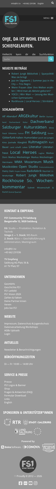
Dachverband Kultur (18, 122)
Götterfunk (8, 137)
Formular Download (15, 395)
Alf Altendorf (9, 116)
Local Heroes (23, 152)
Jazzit (40, 137)
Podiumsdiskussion (46, 167)
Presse (8, 381)
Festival (21, 133)
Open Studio (28, 166)
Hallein (19, 137)
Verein (7, 304)
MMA (18, 162)
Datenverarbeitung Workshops (21, 327)
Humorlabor (31, 137)
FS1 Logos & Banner (15, 385)
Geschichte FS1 (12, 287)
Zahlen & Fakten (13, 297)
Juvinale (12, 142)
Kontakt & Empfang (18, 210)
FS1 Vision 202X (12, 294)
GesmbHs (9, 283)
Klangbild (22, 142)
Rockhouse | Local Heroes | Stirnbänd (32, 101)
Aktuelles (11, 342)
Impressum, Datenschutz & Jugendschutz (26, 323)
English (41, 3)
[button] (47, 18)
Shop (7, 388)
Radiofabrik (34, 171)
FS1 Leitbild (10, 290)
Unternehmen (14, 276)
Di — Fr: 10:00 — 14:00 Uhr (18, 364)
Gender (51, 133)
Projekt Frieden (20, 171)
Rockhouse (13, 180)
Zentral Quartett (14, 192)
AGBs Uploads (12, 330)
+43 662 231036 (29, 3)
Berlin (42, 116)
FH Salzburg (35, 132)
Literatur (35, 147)
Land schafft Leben (18, 147)
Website (10, 316)
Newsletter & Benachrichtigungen (22, 349)
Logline (41, 153)
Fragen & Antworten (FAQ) (18, 392)
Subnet (31, 187)
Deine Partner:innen (15, 301)
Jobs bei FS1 (10, 308)
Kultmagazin (37, 142)
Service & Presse (16, 374)
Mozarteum (32, 162)
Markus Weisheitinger (19, 157)
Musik (48, 161)
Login (7, 333)
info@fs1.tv (16, 3)
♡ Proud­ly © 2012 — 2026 (28, 476)
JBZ (45, 138)
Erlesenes (12, 133)
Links (7, 399)
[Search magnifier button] (51, 59)
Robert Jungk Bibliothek (35, 175)
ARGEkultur (28, 115)
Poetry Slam (8, 171)
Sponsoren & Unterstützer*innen (28, 412)
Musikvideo (10, 167)
